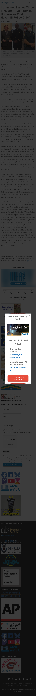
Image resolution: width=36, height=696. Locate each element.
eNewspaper (16, 355)
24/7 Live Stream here (18, 368)
